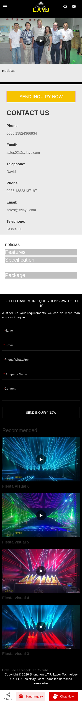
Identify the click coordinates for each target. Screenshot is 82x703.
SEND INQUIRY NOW (41, 96)
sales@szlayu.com (21, 210)
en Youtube (41, 670)
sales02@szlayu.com (23, 152)
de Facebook (21, 670)
